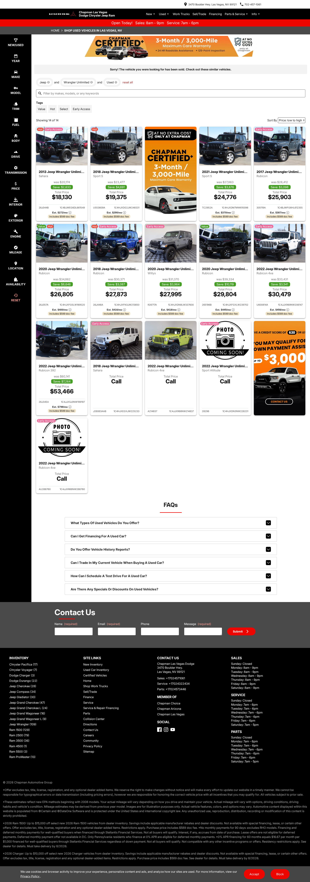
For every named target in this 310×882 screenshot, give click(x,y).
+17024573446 (176, 689)
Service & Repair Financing (101, 708)
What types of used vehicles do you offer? (105, 523)
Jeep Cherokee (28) (22, 686)
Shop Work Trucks (95, 686)
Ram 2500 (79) (19, 735)
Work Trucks (181, 14)
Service (88, 702)
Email (109, 624)
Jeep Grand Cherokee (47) (27, 702)
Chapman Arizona (169, 708)
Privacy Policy (92, 746)
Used (162, 14)
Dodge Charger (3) (22, 675)
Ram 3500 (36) (19, 740)
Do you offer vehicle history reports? (100, 549)
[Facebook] (159, 730)
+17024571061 (175, 678)
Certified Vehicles (95, 675)
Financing (215, 14)
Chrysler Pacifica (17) (23, 664)
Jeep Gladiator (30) (22, 697)
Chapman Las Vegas (170, 714)
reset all (128, 82)
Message (197, 624)
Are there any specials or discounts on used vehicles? (114, 589)
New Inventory (93, 664)
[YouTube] (173, 730)
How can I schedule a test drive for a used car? (109, 576)
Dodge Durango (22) (23, 681)
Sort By (272, 120)
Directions (90, 724)
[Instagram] (166, 730)
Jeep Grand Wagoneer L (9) (27, 719)
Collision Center (94, 719)
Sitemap (88, 751)
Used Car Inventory (96, 670)
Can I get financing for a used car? (98, 536)
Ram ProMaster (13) (22, 757)
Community (91, 740)
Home (55, 30)
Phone (145, 624)
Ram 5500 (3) (18, 751)
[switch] (41, 109)
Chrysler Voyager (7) (23, 670)
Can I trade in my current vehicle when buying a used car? (117, 563)
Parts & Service (235, 14)
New (149, 14)
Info (254, 14)
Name (66, 624)
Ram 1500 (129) (19, 730)
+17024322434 (179, 683)
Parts (86, 713)
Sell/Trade (199, 14)
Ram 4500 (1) (18, 746)
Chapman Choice (168, 703)
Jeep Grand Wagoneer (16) (27, 713)
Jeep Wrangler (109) (22, 724)
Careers (88, 735)
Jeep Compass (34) (22, 691)
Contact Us (90, 730)
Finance (88, 697)
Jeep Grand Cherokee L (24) (28, 708)
